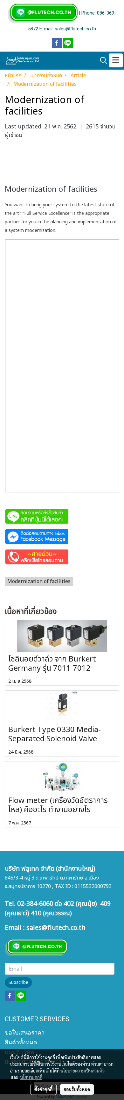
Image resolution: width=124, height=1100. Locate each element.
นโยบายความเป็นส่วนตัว (82, 1070)
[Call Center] (36, 556)
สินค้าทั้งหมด (21, 1042)
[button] (101, 60)
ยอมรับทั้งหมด (77, 1089)
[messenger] (36, 536)
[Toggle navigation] (116, 60)
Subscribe (18, 982)
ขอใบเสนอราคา (25, 1032)
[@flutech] (36, 516)
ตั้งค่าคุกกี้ (43, 1089)
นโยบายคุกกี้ (31, 1077)
